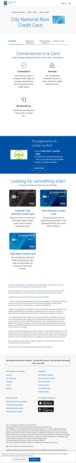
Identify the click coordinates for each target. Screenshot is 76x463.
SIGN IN (63, 3)
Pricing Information (37, 297)
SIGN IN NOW (39, 168)
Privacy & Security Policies (46, 378)
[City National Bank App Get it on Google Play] (46, 411)
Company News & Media (14, 411)
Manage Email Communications (16, 401)
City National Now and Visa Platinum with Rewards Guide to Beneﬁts (42, 293)
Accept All (35, 459)
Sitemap (8, 388)
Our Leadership (11, 378)
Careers (8, 385)
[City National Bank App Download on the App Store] (46, 405)
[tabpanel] (38, 89)
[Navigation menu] (70, 3)
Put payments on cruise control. (44, 143)
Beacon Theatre (41, 321)
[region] (38, 457)
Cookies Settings (43, 392)
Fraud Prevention (43, 385)
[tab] (15, 42)
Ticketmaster (14, 321)
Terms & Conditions (44, 382)
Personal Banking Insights (14, 405)
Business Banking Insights (14, 408)
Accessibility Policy (44, 388)
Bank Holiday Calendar (45, 375)
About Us (9, 375)
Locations (9, 382)
